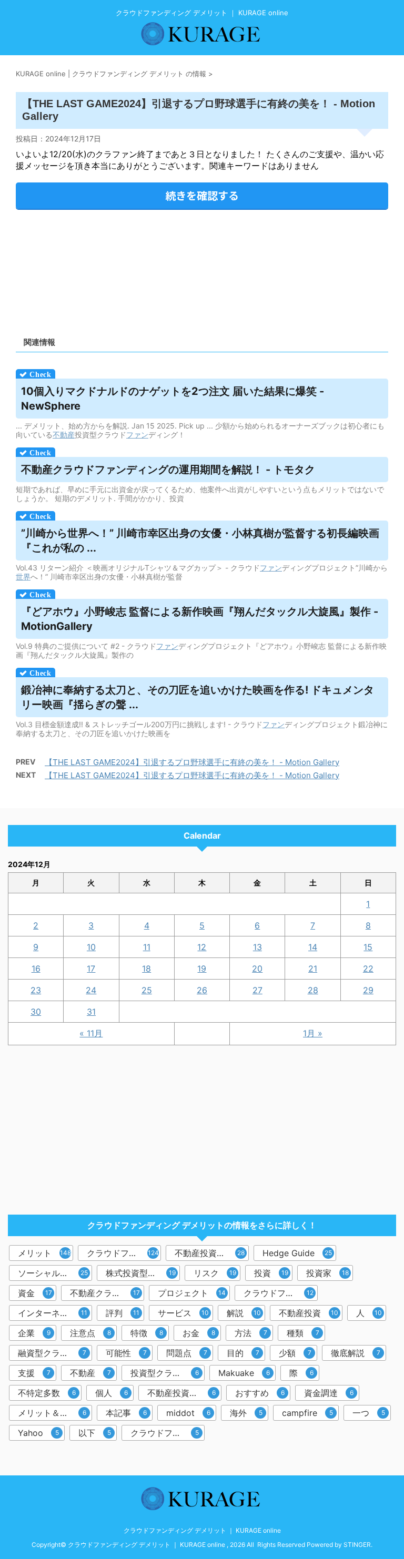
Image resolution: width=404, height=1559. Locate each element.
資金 (35, 1293)
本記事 (126, 1413)
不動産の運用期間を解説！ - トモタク (168, 469)
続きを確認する (202, 195)
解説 (244, 1313)
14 (312, 947)
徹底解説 (355, 1353)
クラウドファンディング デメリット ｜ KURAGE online (202, 1530)
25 (147, 990)
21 (312, 968)
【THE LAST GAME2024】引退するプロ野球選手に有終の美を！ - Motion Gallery (192, 762)
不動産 (64, 434)
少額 (295, 1353)
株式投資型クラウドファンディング (143, 1273)
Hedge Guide (297, 1253)
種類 (303, 1333)
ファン (137, 434)
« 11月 (91, 1033)
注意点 (90, 1333)
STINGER (357, 1544)
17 (91, 968)
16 (36, 968)
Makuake (244, 1373)
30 (36, 1011)
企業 (34, 1333)
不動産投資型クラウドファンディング (212, 1253)
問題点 (186, 1353)
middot (188, 1413)
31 (91, 1011)
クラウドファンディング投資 (281, 1293)
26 (202, 990)
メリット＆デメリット (55, 1413)
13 (257, 947)
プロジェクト (192, 1293)
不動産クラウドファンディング (107, 1293)
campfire (307, 1413)
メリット (44, 1253)
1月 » (312, 1033)
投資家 (327, 1273)
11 (146, 947)
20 (257, 968)
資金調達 (329, 1393)
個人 (111, 1393)
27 (257, 990)
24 (91, 990)
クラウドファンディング (124, 1253)
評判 (122, 1313)
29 (368, 990)
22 (368, 968)
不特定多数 (47, 1393)
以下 (94, 1433)
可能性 (126, 1353)
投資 (271, 1273)
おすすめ (260, 1393)
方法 (251, 1333)
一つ (368, 1413)
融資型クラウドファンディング (55, 1353)
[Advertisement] (202, 269)
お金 (199, 1333)
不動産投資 (308, 1313)
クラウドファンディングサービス (167, 1433)
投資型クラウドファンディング (167, 1373)
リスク (215, 1273)
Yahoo (38, 1433)
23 (36, 990)
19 (201, 968)
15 (367, 947)
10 (91, 947)
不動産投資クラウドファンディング (184, 1393)
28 (313, 990)
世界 (23, 576)
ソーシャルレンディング (55, 1273)
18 (146, 968)
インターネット (52, 1313)
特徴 (146, 1333)
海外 (246, 1413)
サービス (183, 1313)
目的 (243, 1353)
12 (201, 947)
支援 (34, 1373)
